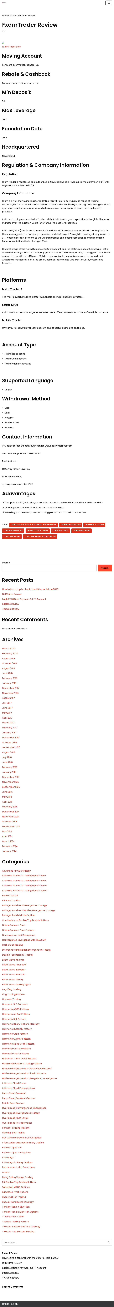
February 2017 (9, 727)
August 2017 (8, 698)
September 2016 (11, 747)
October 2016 (9, 742)
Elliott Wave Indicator (13, 969)
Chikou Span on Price (13, 925)
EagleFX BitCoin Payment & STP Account (24, 599)
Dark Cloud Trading (12, 945)
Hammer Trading (11, 999)
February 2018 (9, 678)
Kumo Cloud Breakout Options (18, 1098)
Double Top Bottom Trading (17, 954)
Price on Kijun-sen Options (16, 1152)
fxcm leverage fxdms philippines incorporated (33, 525)
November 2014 (10, 816)
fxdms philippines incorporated (40, 536)
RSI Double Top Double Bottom (19, 1182)
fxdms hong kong (81, 530)
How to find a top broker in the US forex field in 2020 (30, 589)
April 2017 (7, 717)
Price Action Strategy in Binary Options (23, 1142)
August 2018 (8, 668)
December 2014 (10, 811)
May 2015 (7, 796)
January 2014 (9, 851)
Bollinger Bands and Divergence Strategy (24, 905)
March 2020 (8, 648)
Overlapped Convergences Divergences (24, 1108)
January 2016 (9, 772)
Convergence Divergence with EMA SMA (24, 940)
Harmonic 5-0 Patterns (15, 1004)
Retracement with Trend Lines (18, 1167)
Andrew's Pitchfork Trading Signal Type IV (24, 890)
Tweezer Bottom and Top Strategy (21, 1226)
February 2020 (10, 653)
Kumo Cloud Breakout (14, 1093)
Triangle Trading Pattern (15, 1221)
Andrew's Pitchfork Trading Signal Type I (24, 875)
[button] (109, 1242)
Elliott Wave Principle (13, 974)
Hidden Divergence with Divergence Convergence (29, 1078)
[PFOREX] (4, 2)
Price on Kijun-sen (12, 1147)
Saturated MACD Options (16, 1187)
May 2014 (7, 831)
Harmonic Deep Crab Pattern (18, 1043)
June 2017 (7, 708)
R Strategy (8, 1157)
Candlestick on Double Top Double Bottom (25, 920)
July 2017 (7, 703)
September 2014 (11, 826)
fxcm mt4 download (71, 525)
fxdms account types (37, 530)
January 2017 (9, 732)
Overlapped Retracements (17, 1122)
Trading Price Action (13, 1216)
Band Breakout (10, 895)
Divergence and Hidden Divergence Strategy (26, 949)
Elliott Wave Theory (12, 979)
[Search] (109, 1242)
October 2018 (9, 663)
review (5, 1172)
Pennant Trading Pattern (15, 1127)
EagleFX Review (10, 604)
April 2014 (7, 836)
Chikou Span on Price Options (18, 930)
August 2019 (8, 658)
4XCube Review (10, 609)
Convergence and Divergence (18, 935)
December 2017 (10, 688)
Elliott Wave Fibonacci (14, 964)
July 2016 (7, 757)
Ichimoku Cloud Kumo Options (18, 1088)
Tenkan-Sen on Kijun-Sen (16, 1206)
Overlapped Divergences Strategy (21, 1113)
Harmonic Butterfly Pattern (17, 1029)
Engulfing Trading (11, 989)
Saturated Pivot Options (15, 1192)
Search (6, 562)
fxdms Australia (60, 530)
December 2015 (10, 777)
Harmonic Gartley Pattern (16, 1048)
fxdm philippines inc (13, 530)
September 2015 (11, 787)
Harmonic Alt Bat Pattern (16, 1014)
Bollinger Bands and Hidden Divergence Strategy (28, 910)
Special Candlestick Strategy (18, 1202)
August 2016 (8, 752)
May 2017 (7, 712)
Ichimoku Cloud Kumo (14, 1083)
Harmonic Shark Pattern (15, 1053)
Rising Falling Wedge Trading (17, 1177)
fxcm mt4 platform (94, 525)
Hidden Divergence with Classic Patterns (24, 1073)
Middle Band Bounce (13, 1103)
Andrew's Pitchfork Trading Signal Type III (24, 885)
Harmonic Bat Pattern (14, 1019)
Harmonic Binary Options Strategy (20, 1024)
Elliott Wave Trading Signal (16, 984)
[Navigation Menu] (108, 3)
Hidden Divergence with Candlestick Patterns (27, 1068)
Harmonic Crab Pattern (15, 1033)
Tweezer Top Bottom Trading (18, 1231)
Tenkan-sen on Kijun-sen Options (20, 1211)
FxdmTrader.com (11, 46)
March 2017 (8, 722)
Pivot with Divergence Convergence (21, 1137)
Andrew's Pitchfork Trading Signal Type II (24, 880)
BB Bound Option (11, 900)
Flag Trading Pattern (13, 994)
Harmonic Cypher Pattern (16, 1038)
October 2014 (9, 821)
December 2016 (10, 737)
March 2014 (8, 841)
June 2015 (7, 792)
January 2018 (9, 683)
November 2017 (10, 693)
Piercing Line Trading (13, 1132)
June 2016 (7, 762)
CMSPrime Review (12, 594)
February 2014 (10, 846)
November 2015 (10, 782)
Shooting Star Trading (14, 1197)
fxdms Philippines (11, 536)
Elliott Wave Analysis (13, 959)
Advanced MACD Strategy (16, 870)
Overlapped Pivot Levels (15, 1118)
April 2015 (7, 801)
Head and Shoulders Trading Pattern (22, 1063)
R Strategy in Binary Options (17, 1162)
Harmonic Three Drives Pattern (19, 1058)
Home (5, 15)
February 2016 (9, 767)
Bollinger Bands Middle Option (18, 915)
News (12, 15)
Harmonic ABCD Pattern (15, 1009)
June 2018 (7, 673)
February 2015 (9, 806)
